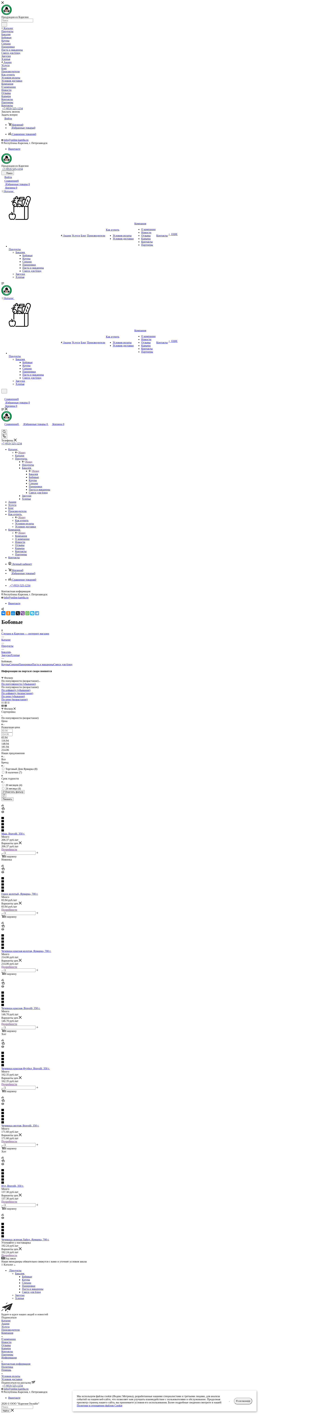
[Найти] (4, 24)
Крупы (5, 664)
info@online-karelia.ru (16, 139)
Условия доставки (11, 1379)
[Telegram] (37, 613)
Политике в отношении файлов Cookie (99, 1405)
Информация (9, 1357)
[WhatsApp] (27, 613)
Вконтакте (14, 148)
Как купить (21, 520)
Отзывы (6, 1345)
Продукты (28, 464)
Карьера (6, 1348)
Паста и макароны (42, 664)
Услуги (5, 1326)
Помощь (6, 1370)
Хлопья (15, 655)
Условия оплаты (10, 1376)
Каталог (20, 455)
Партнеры (7, 1354)
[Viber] (23, 613)
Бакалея (33, 474)
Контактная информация (15, 1363)
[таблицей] (8, 702)
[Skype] (32, 613)
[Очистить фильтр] (3, 795)
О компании (8, 1339)
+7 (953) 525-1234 (12, 108)
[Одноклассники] (8, 613)
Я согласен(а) (243, 1401)
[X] (18, 613)
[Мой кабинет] (2, 395)
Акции (5, 1323)
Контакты (7, 1351)
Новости (6, 1342)
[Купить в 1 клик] (2, 808)
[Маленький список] (2, 705)
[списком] (5, 702)
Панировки (25, 664)
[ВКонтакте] (3, 613)
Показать (7, 799)
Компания (21, 535)
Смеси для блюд (62, 664)
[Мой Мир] (13, 613)
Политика (7, 1366)
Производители (10, 1329)
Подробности (9, 849)
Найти (6, 1411)
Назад (22, 452)
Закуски (6, 655)
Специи (14, 664)
